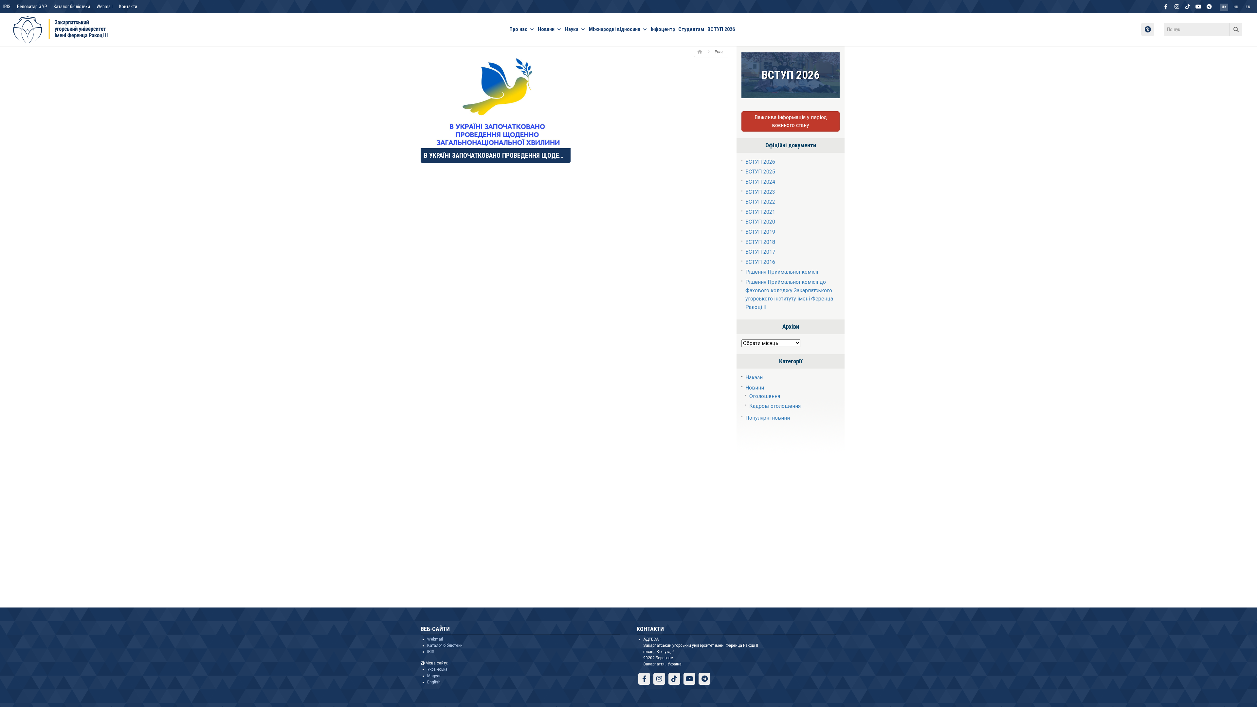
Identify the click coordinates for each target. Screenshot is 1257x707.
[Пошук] (1235, 29)
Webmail (105, 6)
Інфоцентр (663, 29)
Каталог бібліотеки (72, 6)
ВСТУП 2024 (760, 182)
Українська (437, 669)
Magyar (434, 676)
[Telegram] (1209, 6)
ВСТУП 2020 (760, 222)
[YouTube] (1198, 6)
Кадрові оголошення (775, 406)
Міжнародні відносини (614, 29)
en (1248, 7)
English (434, 682)
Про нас (518, 29)
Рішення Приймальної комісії (781, 272)
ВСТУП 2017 (760, 252)
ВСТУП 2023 (760, 192)
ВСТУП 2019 (760, 232)
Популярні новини (767, 418)
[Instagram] (1176, 6)
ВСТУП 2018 (760, 242)
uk (1224, 7)
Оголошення (764, 396)
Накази (754, 377)
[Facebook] (1166, 6)
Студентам (691, 29)
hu (1235, 7)
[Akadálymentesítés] (1147, 29)
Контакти (128, 6)
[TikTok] (1187, 6)
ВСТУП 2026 (721, 29)
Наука (571, 29)
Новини (546, 29)
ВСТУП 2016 (760, 262)
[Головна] (702, 51)
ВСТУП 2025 (760, 172)
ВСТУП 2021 (760, 212)
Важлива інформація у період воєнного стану (791, 121)
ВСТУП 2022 (760, 202)
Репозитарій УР (32, 6)
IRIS (6, 6)
